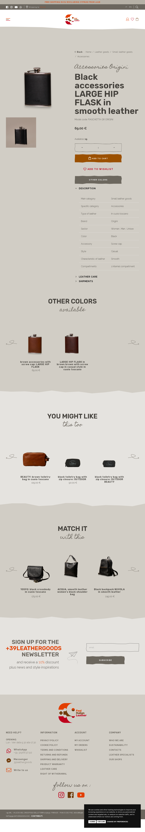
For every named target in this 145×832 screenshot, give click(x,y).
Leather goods (102, 52)
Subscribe (105, 660)
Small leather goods (122, 52)
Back (79, 52)
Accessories (83, 56)
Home (88, 52)
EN (130, 7)
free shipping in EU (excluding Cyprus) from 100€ (72, 2)
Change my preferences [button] (117, 822)
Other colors (98, 180)
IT (126, 7)
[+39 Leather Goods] (72, 19)
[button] (85, 188)
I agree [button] (92, 822)
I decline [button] (101, 822)
